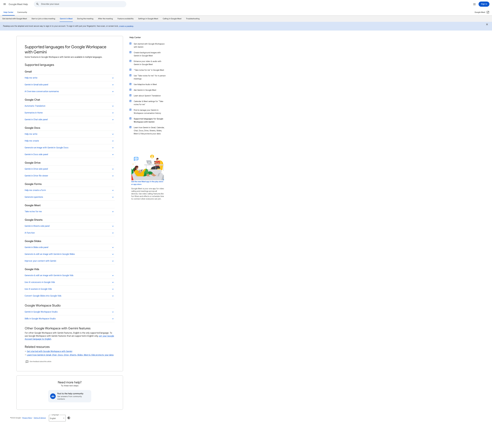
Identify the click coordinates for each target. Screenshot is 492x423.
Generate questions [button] (34, 197)
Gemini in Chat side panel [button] (36, 119)
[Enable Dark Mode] (69, 418)
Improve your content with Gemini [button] (40, 261)
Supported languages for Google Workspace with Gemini (148, 120)
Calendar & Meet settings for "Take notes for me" (148, 103)
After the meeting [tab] (105, 19)
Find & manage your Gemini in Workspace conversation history (147, 111)
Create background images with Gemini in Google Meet (147, 54)
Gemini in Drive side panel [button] (36, 169)
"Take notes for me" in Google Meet (149, 70)
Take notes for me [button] (33, 211)
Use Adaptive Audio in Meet (145, 84)
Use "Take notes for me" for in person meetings (150, 77)
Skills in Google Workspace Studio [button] (40, 318)
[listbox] (57, 418)
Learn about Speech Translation (147, 96)
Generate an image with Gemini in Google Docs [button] (47, 147)
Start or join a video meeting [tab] (43, 19)
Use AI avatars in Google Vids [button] (38, 289)
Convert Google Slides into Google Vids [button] (43, 296)
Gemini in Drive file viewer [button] (36, 175)
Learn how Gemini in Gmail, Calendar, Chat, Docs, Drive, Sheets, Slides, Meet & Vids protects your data (149, 130)
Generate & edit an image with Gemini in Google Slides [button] (50, 254)
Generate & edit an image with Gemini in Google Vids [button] (49, 275)
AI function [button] (30, 233)
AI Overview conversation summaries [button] (42, 91)
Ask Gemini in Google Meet (145, 90)
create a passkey (126, 26)
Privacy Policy (27, 418)
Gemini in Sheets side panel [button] (37, 226)
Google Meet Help (18, 4)
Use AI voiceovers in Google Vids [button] (40, 282)
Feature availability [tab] (125, 19)
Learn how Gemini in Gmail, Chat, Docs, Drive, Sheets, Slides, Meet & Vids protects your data (70, 355)
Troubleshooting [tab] (193, 19)
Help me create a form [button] (35, 190)
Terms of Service (40, 418)
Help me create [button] (32, 141)
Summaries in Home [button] (34, 112)
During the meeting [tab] (85, 19)
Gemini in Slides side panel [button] (36, 247)
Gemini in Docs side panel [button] (36, 154)
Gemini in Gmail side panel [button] (36, 84)
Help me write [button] (31, 78)
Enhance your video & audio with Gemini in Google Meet (147, 63)
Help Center (8, 12)
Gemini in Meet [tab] (66, 19)
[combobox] (83, 4)
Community (22, 12)
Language (55, 415)
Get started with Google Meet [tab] (14, 19)
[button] (5, 4)
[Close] (487, 25)
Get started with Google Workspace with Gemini (49, 351)
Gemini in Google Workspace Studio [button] (41, 312)
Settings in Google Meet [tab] (148, 19)
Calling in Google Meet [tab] (172, 19)
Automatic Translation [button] (35, 106)
